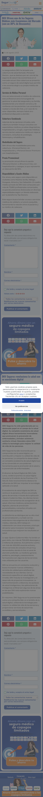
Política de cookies (17, 410)
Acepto (21, 401)
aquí (22, 394)
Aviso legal (27, 410)
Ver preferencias (21, 406)
